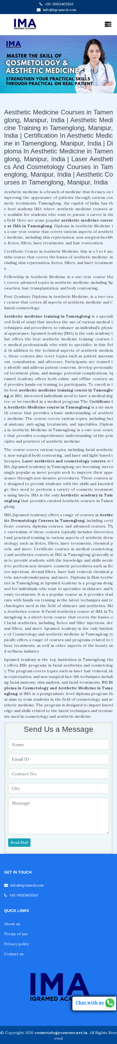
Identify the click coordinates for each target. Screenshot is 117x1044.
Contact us (14, 953)
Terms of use (16, 933)
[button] (9, 64)
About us (12, 923)
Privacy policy (16, 943)
